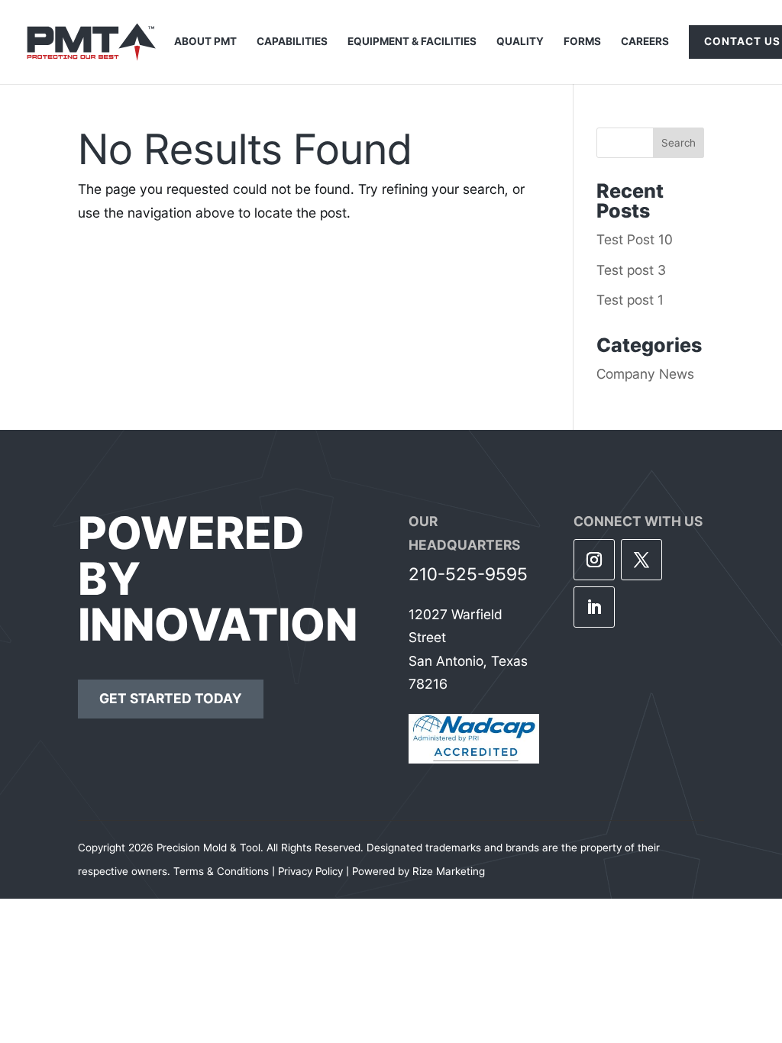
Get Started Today (170, 698)
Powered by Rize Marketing (418, 871)
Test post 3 (631, 270)
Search (678, 143)
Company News (645, 374)
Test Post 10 (634, 239)
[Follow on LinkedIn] (594, 607)
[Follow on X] (641, 559)
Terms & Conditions (221, 871)
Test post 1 (630, 300)
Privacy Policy (310, 871)
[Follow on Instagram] (594, 559)
